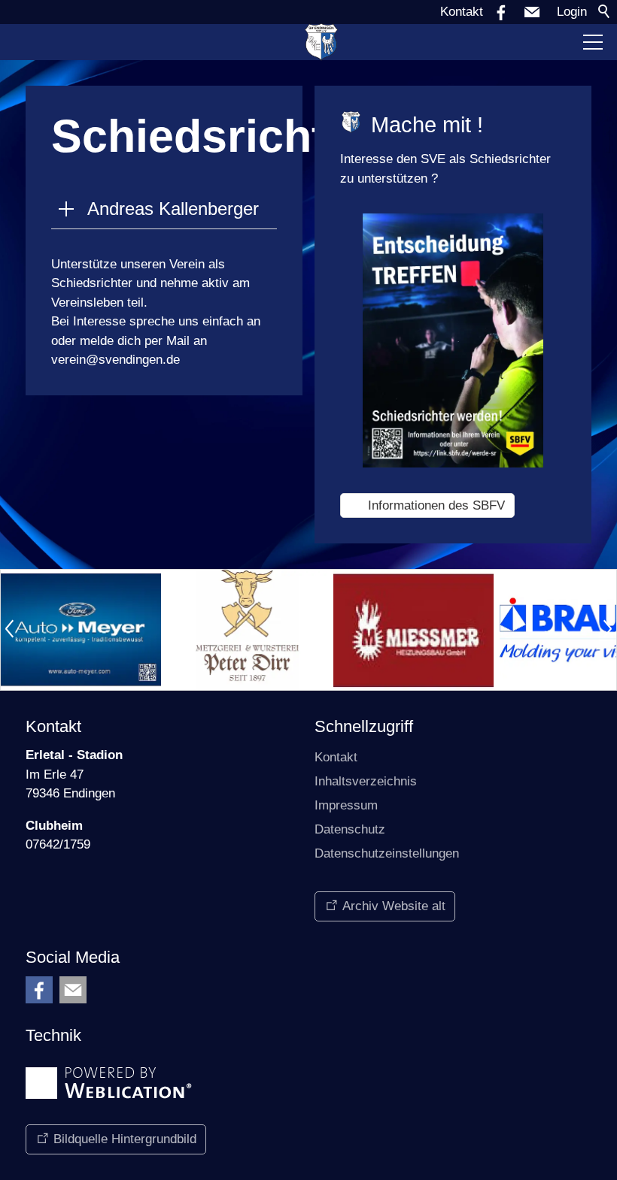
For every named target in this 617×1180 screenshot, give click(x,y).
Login (572, 12)
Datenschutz (350, 829)
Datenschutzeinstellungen (387, 853)
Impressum (346, 805)
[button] (532, 12)
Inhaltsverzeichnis (366, 781)
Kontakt (461, 12)
